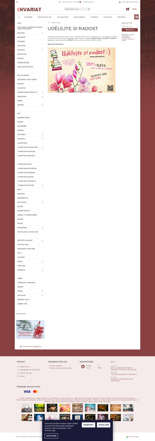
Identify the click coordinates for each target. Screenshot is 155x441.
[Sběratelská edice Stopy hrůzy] (90, 417)
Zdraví (20, 291)
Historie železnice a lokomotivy (124, 374)
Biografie (21, 37)
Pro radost (107, 401)
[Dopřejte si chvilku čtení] (77, 408)
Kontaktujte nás (45, 17)
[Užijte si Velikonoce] (90, 408)
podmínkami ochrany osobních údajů (128, 39)
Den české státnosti (127, 398)
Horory (20, 105)
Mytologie (22, 202)
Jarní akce (62, 398)
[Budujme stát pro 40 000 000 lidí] (77, 417)
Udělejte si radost (50, 401)
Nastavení (51, 436)
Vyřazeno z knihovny (26, 282)
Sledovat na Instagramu (32, 346)
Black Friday (42, 400)
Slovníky (21, 257)
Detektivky (22, 54)
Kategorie (28, 17)
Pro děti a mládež (24, 240)
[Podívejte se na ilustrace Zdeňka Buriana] (27, 408)
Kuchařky (21, 134)
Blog (113, 362)
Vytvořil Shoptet (133, 437)
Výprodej (94, 17)
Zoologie (21, 295)
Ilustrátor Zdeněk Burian (27, 398)
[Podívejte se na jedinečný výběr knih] (39, 408)
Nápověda (121, 17)
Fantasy (20, 84)
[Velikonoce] (65, 417)
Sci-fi (19, 253)
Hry (19, 113)
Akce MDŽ (53, 398)
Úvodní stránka (19, 17)
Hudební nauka (23, 117)
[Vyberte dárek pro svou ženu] (52, 408)
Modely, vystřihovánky (27, 215)
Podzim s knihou (87, 401)
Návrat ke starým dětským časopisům (79, 398)
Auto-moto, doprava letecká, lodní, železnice (30, 28)
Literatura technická (26, 181)
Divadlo (20, 58)
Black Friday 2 (132, 400)
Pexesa (20, 219)
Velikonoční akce (98, 398)
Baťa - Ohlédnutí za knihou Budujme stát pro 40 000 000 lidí (123, 368)
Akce (19, 23)
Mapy (19, 189)
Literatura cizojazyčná (27, 147)
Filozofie (21, 88)
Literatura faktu (24, 164)
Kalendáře (21, 126)
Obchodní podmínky (55, 366)
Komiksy (20, 130)
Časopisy (21, 50)
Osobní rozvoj (23, 211)
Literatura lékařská (26, 172)
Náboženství (22, 198)
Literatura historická (26, 168)
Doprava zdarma (75, 401)
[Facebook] (17, 2)
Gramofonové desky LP (27, 92)
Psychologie (22, 244)
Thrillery (21, 266)
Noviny (20, 206)
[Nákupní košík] (83, 367)
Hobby (20, 101)
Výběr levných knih (42, 398)
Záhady (20, 287)
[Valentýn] (52, 417)
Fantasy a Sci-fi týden (112, 398)
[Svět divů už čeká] (103, 408)
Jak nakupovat (63, 17)
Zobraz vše (22, 304)
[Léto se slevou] (103, 417)
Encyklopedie (23, 75)
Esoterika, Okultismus (27, 79)
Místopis (21, 194)
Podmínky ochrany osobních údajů (60, 368)
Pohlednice (22, 227)
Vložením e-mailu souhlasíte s (128, 37)
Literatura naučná (25, 177)
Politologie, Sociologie (27, 232)
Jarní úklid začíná (63, 401)
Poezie (20, 223)
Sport (20, 261)
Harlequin (21, 96)
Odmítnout (88, 425)
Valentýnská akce (67, 400)
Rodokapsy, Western (26, 249)
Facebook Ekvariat (26, 373)
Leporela (21, 139)
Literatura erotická (26, 156)
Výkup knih (107, 17)
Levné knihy (22, 143)
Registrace (135, 2)
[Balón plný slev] (115, 408)
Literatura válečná (25, 185)
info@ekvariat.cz (25, 366)
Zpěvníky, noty (23, 299)
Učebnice (21, 270)
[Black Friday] (27, 417)
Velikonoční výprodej (80, 400)
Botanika (21, 41)
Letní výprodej (121, 400)
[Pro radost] (128, 417)
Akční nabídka (79, 17)
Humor (20, 122)
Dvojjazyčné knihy (25, 67)
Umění (19, 278)
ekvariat (22, 376)
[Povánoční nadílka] (39, 417)
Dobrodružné (23, 62)
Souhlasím (103, 425)
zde (53, 430)
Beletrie (21, 33)
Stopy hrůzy (112, 400)
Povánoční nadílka (54, 400)
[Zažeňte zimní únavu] (65, 408)
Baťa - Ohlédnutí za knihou (97, 400)
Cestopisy (21, 46)
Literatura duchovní (26, 151)
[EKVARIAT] (29, 9)
